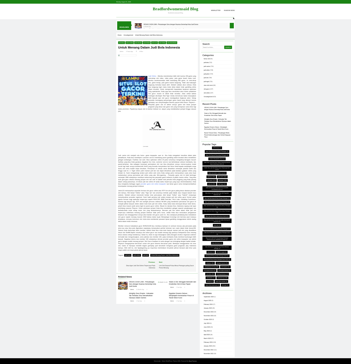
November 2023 (208, 315)
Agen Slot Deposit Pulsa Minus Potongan (217, 151)
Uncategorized (172, 42)
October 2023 (208, 319)
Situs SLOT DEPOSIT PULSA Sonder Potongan (217, 229)
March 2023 (207, 338)
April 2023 (207, 334)
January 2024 (208, 308)
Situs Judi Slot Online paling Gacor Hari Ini (217, 216)
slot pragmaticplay (222, 274)
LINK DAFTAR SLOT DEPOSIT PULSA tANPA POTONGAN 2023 (217, 188)
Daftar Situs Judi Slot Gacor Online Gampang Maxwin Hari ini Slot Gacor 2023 (217, 163)
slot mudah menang (224, 270)
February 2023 (208, 342)
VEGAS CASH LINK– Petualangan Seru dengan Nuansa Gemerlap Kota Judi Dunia (171, 24)
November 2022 (208, 353)
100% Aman (217, 148)
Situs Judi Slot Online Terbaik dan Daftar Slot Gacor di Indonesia (217, 220)
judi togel (162, 42)
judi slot (154, 42)
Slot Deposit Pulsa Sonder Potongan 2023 (217, 255)
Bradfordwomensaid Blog (175, 9)
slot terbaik (211, 277)
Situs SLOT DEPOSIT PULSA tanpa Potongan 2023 (217, 233)
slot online (207, 93)
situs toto (211, 252)
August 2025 (207, 300)
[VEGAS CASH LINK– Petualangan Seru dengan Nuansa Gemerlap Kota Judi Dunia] (138, 26)
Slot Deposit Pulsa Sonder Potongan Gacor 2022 (217, 259)
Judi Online (152, 76)
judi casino (129, 42)
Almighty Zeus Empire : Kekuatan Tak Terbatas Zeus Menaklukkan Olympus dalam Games (141, 295)
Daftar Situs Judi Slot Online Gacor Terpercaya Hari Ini (217, 168)
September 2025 (209, 296)
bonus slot (207, 58)
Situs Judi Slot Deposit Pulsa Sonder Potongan (217, 198)
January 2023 (208, 346)
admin (121, 51)
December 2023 (208, 312)
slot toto (210, 281)
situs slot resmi (208, 85)
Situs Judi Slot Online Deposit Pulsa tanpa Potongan (217, 211)
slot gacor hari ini (222, 263)
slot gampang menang (211, 266)
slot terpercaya (222, 277)
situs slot (217, 225)
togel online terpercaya (212, 285)
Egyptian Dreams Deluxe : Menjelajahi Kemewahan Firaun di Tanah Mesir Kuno (181, 295)
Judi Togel (222, 184)
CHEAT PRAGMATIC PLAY (217, 158)
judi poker (146, 42)
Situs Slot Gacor (217, 243)
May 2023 (207, 331)
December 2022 (208, 350)
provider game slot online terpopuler (153, 184)
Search (228, 47)
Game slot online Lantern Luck (216, 173)
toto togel (225, 285)
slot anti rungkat (222, 252)
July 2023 (207, 323)
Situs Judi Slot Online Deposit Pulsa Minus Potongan (217, 206)
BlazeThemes (193, 361)
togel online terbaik (221, 281)
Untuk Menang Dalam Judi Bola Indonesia (165, 255)
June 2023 (207, 327)
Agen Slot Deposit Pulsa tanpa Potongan (217, 155)
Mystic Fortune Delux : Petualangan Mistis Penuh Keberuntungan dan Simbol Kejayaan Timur (217, 135)
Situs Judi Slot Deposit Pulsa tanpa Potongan (217, 202)
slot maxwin (225, 266)
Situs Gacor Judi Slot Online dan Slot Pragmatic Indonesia (217, 193)
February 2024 (208, 304)
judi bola (121, 42)
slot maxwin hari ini (209, 270)
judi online (138, 42)
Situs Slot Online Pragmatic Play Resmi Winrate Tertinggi (217, 247)
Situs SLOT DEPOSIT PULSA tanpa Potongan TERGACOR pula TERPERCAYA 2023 (217, 238)
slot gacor (207, 89)
